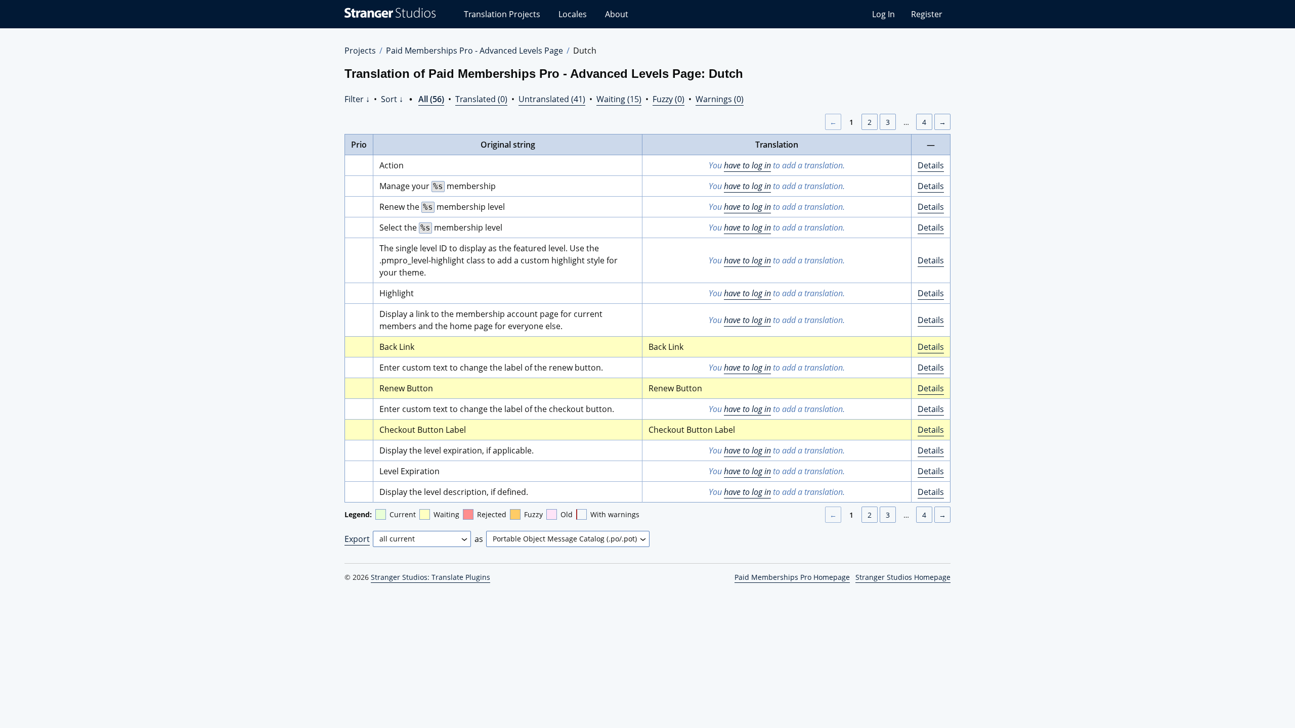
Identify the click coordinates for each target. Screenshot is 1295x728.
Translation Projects (502, 14)
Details (931, 165)
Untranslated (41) (552, 99)
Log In (883, 14)
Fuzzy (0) (668, 99)
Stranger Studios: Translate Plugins (430, 577)
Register (926, 14)
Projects (360, 50)
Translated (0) (481, 99)
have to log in (747, 165)
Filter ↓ (357, 99)
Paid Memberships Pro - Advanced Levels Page (474, 50)
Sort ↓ (392, 99)
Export (357, 538)
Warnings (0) (720, 99)
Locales (572, 14)
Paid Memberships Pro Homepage (792, 577)
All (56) (431, 99)
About (616, 14)
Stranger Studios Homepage (903, 577)
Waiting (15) (618, 99)
